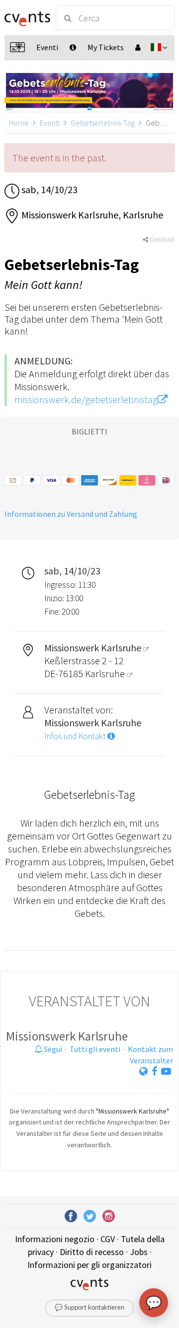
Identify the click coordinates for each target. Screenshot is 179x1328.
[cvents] (25, 17)
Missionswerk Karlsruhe (67, 1036)
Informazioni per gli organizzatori (89, 1264)
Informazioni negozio (54, 1239)
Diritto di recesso (92, 1252)
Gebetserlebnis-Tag (103, 123)
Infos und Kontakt (75, 736)
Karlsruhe (106, 673)
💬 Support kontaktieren (89, 1308)
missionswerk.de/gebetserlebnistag (86, 399)
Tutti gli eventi (95, 1049)
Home (19, 123)
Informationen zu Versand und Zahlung (70, 514)
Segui (52, 1049)
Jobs (139, 1252)
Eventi (50, 123)
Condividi (161, 239)
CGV (107, 1239)
